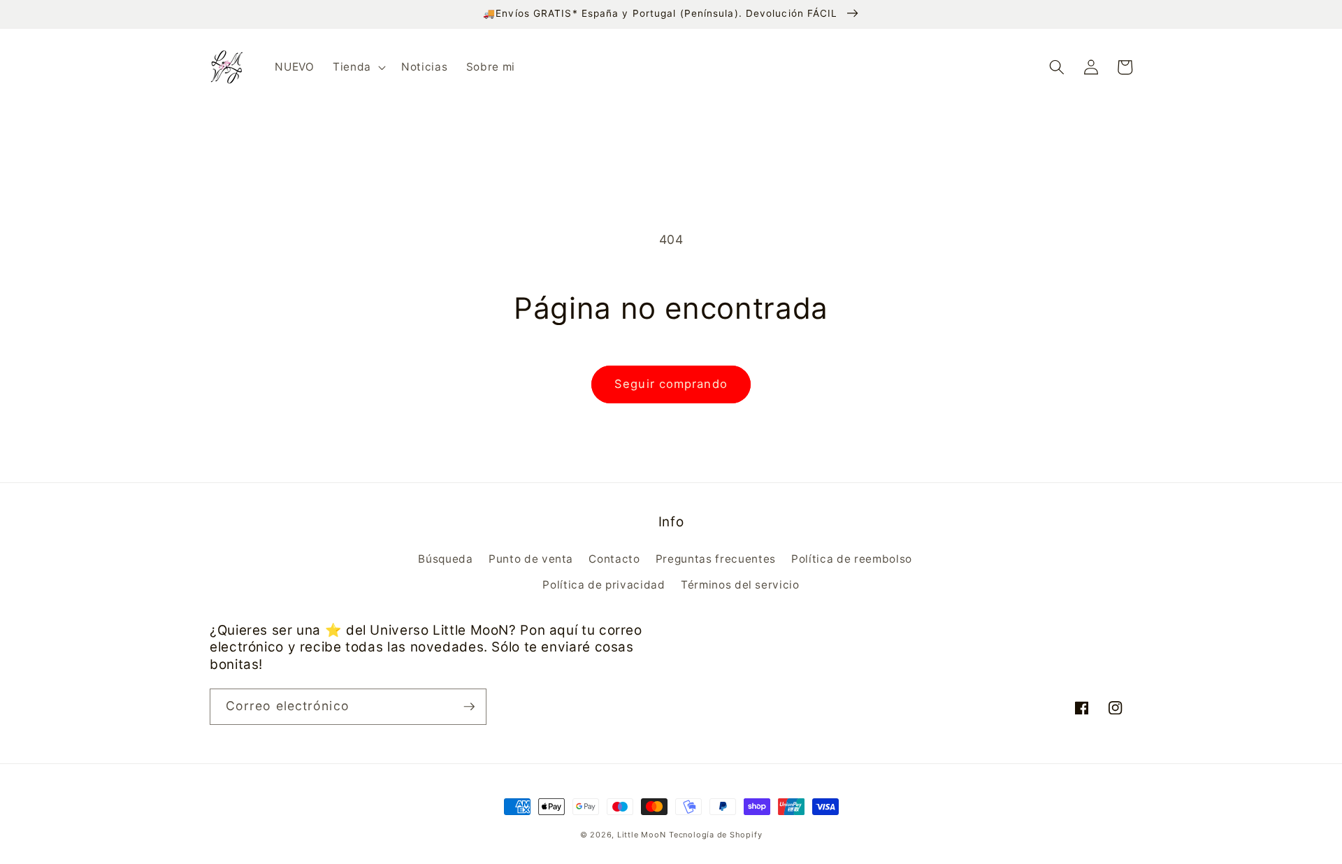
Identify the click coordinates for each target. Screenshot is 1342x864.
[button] (358, 67)
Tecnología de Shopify (715, 835)
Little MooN (641, 835)
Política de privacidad (603, 584)
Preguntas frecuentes (716, 559)
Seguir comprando (671, 384)
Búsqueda (445, 559)
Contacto (614, 559)
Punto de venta (531, 559)
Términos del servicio (740, 584)
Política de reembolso (851, 559)
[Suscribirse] (469, 707)
